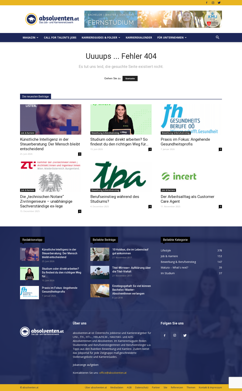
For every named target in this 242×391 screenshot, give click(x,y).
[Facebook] (206, 2)
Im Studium (168, 273)
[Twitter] (219, 2)
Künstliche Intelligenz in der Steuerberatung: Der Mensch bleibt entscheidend (50, 144)
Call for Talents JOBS (60, 37)
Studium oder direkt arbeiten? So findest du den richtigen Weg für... (119, 141)
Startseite (130, 78)
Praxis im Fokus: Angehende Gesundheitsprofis (185, 141)
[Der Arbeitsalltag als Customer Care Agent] (191, 177)
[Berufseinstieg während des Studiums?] (121, 177)
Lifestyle (166, 250)
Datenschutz (141, 387)
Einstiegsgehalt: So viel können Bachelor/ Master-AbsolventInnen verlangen (131, 289)
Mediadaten (116, 387)
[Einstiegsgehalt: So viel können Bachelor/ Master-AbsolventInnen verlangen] (99, 290)
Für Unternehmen (170, 37)
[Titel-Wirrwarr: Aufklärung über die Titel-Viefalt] (99, 272)
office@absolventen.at (113, 373)
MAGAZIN (29, 37)
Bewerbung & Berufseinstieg (105, 133)
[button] (217, 37)
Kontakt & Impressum (210, 387)
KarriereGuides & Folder (99, 37)
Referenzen (177, 387)
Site (165, 387)
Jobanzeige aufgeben (86, 365)
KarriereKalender (139, 37)
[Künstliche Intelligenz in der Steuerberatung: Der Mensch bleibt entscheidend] (50, 119)
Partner (156, 387)
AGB (129, 387)
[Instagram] (213, 2)
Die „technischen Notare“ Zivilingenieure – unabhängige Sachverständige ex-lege (46, 201)
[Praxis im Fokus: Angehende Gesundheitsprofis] (191, 119)
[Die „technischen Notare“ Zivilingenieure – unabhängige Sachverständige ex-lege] (50, 177)
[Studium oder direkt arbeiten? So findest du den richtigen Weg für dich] (121, 119)
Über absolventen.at (96, 387)
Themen (191, 387)
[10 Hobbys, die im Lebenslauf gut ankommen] (99, 254)
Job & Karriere (27, 133)
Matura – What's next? (174, 267)
